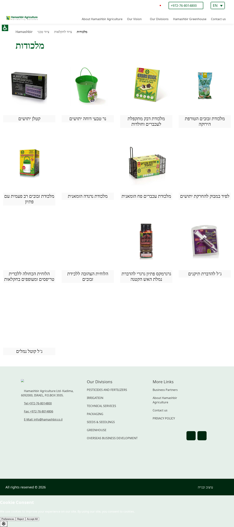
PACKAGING (95, 414)
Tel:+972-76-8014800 (38, 403)
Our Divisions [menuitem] (159, 19)
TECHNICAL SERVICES (101, 406)
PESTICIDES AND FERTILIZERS (107, 390)
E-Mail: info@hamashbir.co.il (43, 419)
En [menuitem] (215, 5)
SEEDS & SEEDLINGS (101, 422)
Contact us (160, 410)
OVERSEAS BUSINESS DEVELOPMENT (112, 438)
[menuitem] (217, 5)
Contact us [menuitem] (218, 19)
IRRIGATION (95, 398)
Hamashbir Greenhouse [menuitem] (189, 19)
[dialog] (160, 5)
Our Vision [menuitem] (134, 19)
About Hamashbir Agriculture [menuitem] (102, 19)
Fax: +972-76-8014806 (38, 411)
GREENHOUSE (96, 430)
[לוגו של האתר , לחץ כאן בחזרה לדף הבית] (21, 10)
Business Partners (165, 390)
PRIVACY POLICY (164, 418)
